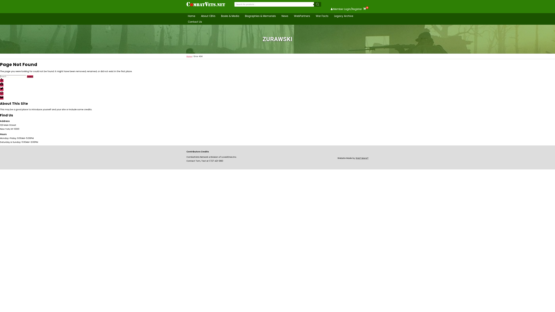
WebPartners (302, 16)
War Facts (322, 16)
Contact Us (195, 22)
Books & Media (230, 16)
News (285, 16)
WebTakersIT (362, 158)
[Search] (317, 4)
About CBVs (208, 16)
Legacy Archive (343, 16)
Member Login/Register (347, 9)
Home (191, 16)
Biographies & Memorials (260, 16)
